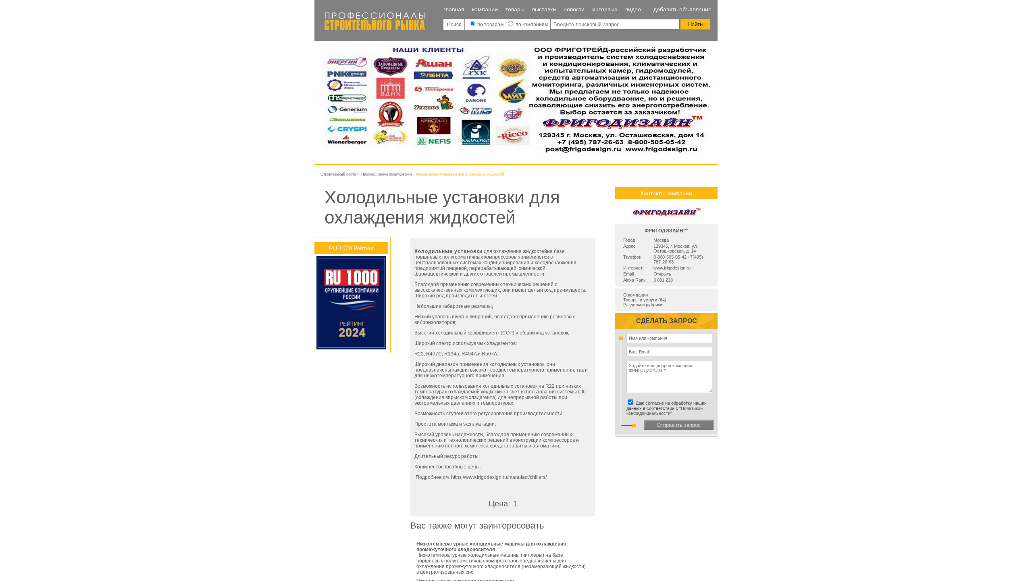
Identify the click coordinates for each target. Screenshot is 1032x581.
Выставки (544, 9)
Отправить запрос (679, 425)
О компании (635, 295)
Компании (485, 9)
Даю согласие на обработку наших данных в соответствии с (667, 408)
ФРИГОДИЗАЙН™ (666, 231)
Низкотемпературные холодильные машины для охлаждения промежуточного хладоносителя (491, 546)
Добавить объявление (682, 9)
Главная (453, 9)
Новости (574, 9)
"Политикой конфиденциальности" (664, 411)
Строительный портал (339, 174)
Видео (633, 9)
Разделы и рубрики (642, 304)
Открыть (662, 274)
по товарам (490, 24)
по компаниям (531, 24)
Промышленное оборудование (386, 174)
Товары (515, 9)
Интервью (605, 9)
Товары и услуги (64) (644, 299)
